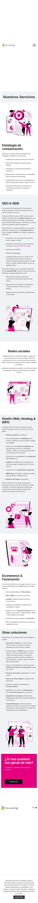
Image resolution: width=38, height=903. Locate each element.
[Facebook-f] (33, 807)
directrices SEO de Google (21, 246)
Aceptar (19, 897)
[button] (34, 45)
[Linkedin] (36, 807)
